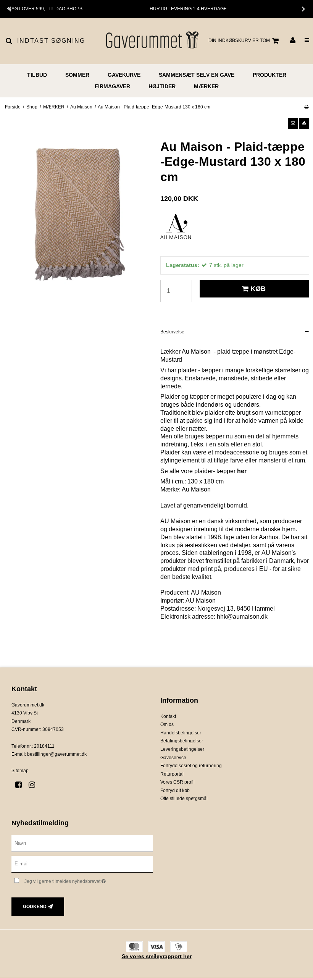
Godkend (35, 906)
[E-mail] (82, 863)
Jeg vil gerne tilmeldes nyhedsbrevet (84, 879)
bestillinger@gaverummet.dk (57, 754)
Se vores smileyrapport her (157, 956)
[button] (293, 123)
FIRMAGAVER (112, 86)
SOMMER (77, 75)
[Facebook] (21, 785)
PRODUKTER (269, 75)
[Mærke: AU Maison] (179, 233)
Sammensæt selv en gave (196, 75)
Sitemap (20, 770)
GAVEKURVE (124, 75)
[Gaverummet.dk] (151, 40)
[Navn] (82, 843)
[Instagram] (34, 785)
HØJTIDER (162, 86)
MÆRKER (206, 86)
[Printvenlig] (306, 107)
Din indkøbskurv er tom (239, 40)
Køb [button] (258, 289)
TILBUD (37, 75)
